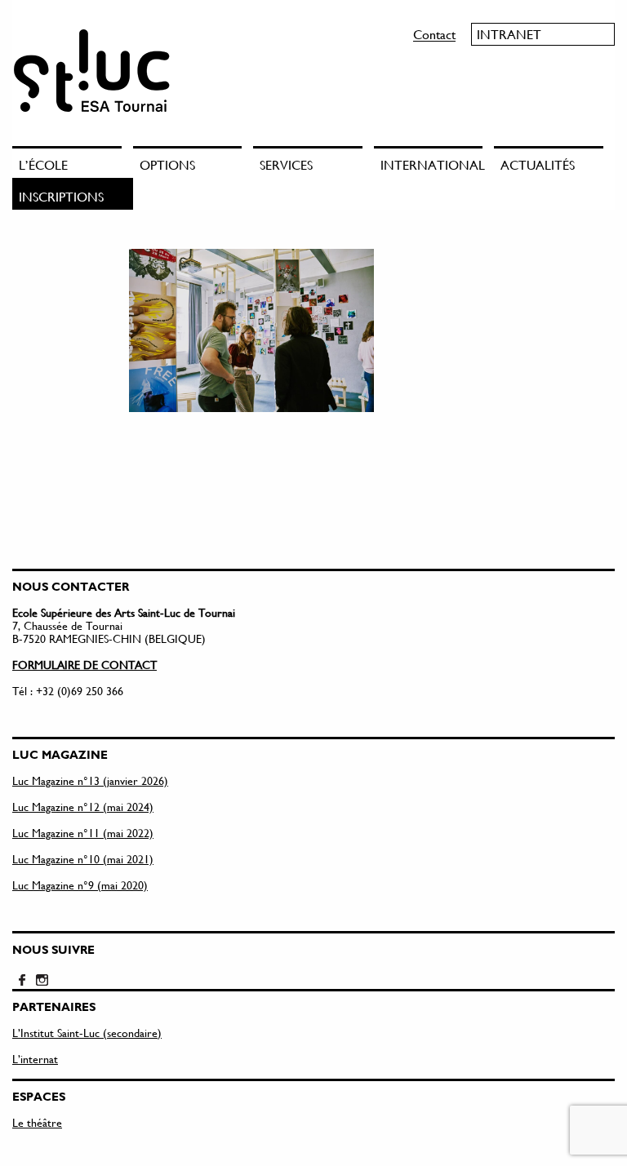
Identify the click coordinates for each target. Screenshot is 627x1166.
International (431, 164)
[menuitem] (72, 162)
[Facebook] (22, 980)
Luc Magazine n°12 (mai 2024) (82, 806)
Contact (434, 33)
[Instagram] (41, 980)
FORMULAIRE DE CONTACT (84, 664)
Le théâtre (37, 1122)
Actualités (537, 164)
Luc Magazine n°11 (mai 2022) (82, 832)
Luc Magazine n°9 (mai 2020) (80, 884)
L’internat (35, 1058)
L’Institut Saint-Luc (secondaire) (87, 1032)
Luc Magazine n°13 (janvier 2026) (90, 780)
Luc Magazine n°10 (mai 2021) (82, 858)
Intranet (509, 33)
